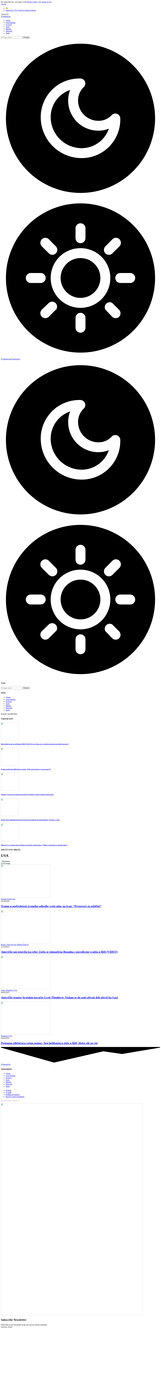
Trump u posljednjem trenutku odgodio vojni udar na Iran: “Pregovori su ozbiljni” (51, 906)
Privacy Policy (32, 2)
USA (15, 990)
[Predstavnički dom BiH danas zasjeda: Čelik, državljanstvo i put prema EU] (10, 765)
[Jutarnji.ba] (10, 359)
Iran (13, 899)
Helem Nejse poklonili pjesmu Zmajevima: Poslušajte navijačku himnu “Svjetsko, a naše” (30, 820)
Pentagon (4, 1036)
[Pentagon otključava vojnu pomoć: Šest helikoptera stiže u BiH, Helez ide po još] (25, 1034)
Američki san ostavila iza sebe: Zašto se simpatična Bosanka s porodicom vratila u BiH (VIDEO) (59, 951)
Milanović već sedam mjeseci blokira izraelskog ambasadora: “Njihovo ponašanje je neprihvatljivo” (34, 845)
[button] (3, 4)
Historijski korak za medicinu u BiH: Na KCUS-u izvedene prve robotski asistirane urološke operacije (34, 744)
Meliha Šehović (23, 945)
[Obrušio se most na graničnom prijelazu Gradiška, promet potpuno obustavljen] (10, 790)
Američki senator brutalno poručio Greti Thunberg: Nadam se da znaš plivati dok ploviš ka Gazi (59, 997)
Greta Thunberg (7, 990)
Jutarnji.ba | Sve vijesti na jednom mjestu (21, 10)
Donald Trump (6, 899)
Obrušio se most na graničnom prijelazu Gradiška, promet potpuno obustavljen (27, 794)
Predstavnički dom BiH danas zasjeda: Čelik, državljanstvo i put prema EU (26, 769)
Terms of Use (46, 2)
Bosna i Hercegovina (9, 945)
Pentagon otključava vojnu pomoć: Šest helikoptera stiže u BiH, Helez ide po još (49, 1043)
